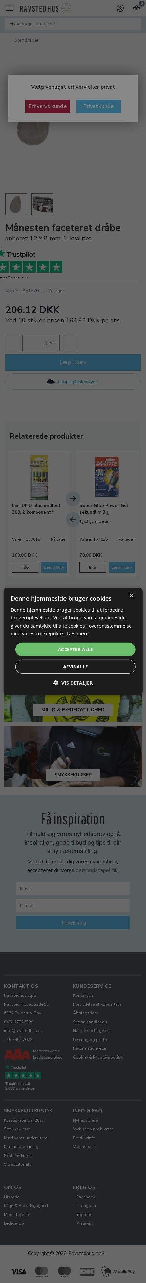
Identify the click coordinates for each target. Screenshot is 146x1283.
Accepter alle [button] (75, 649)
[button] (73, 683)
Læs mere (78, 633)
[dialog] (73, 641)
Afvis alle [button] (75, 667)
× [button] (131, 595)
